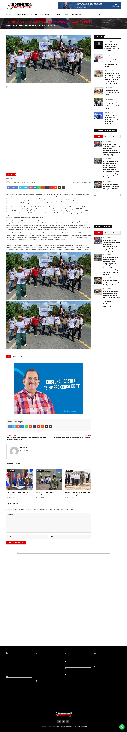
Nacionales (10, 14)
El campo (34, 14)
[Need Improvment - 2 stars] (8, 509)
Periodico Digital (82, 726)
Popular (107, 136)
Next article (87, 435)
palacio (14, 356)
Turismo (57, 14)
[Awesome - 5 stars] (13, 509)
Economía (66, 14)
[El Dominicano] (24, 182)
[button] (122, 727)
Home (9, 25)
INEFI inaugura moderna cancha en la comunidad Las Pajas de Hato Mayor (111, 187)
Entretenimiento (22, 14)
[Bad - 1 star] (7, 509)
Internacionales (45, 14)
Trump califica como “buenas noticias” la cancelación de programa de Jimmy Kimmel (111, 62)
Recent (98, 136)
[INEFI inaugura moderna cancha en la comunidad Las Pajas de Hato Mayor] (98, 184)
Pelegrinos (21, 356)
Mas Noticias (76, 14)
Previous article (11, 435)
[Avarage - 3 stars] (10, 509)
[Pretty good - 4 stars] (11, 509)
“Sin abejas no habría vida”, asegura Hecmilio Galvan (112, 93)
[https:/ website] (22, 182)
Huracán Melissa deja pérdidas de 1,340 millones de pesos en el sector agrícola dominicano (112, 119)
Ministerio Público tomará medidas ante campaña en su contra (71, 437)
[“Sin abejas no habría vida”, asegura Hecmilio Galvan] (98, 91)
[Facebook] (10, 426)
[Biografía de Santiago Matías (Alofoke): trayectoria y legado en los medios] (98, 45)
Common (116, 136)
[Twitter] (14, 426)
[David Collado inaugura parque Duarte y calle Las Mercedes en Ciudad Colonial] (98, 102)
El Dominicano (25, 448)
